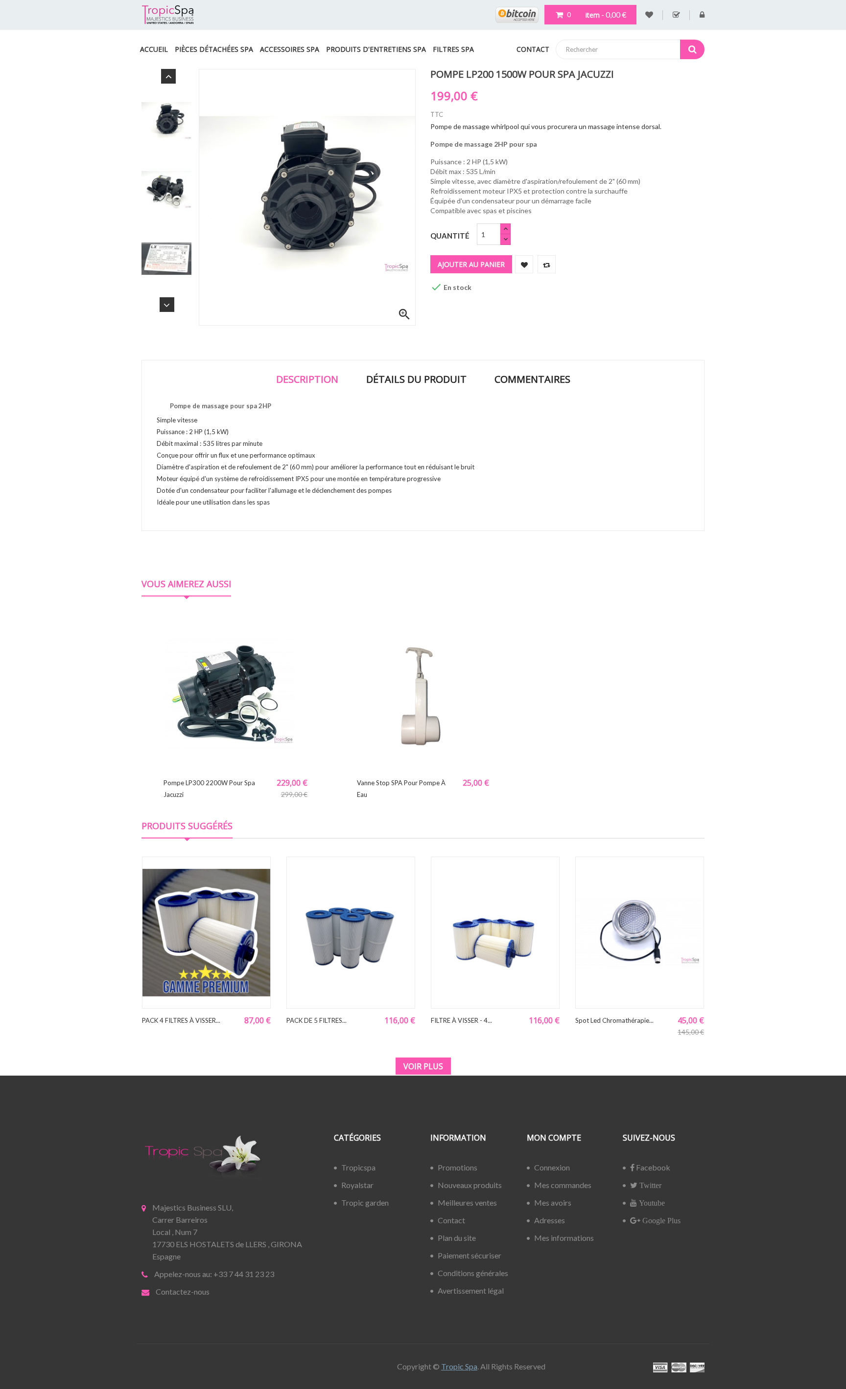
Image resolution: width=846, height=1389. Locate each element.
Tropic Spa (459, 1366)
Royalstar (357, 1185)
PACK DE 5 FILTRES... (316, 1020)
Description (307, 379)
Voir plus (423, 1066)
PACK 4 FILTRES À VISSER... (181, 1020)
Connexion (552, 1167)
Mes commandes (562, 1185)
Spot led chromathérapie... (614, 1020)
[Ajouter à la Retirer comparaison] (546, 264)
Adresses (549, 1220)
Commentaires (532, 379)
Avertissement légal (471, 1290)
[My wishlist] (649, 15)
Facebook (652, 1167)
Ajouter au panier (471, 264)
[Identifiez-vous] (702, 15)
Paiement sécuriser (469, 1255)
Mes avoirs (552, 1202)
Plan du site (457, 1237)
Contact (451, 1220)
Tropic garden (365, 1202)
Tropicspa (358, 1167)
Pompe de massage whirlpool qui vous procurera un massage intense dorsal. (545, 126)
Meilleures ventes (467, 1202)
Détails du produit (416, 379)
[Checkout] (676, 15)
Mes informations (564, 1237)
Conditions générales (473, 1273)
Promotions (457, 1167)
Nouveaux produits (470, 1185)
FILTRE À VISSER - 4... (461, 1020)
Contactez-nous (183, 1291)
